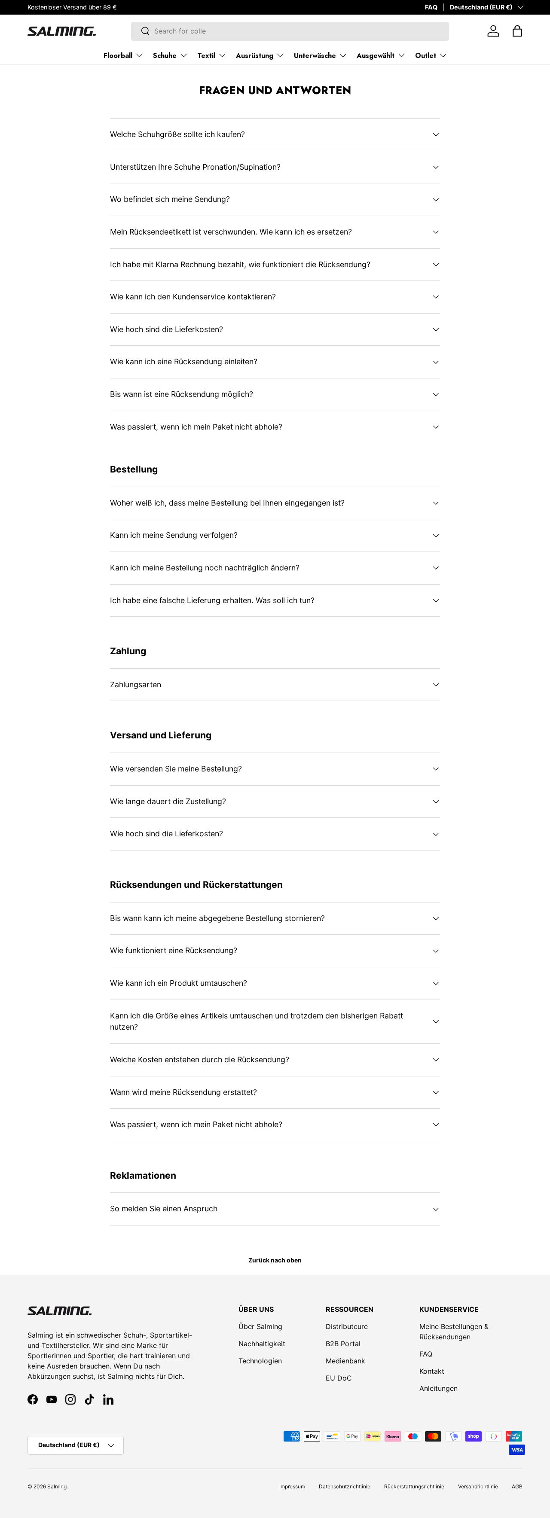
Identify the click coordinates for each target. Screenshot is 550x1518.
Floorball (118, 56)
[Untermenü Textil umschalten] (222, 55)
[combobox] (290, 30)
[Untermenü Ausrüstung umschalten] (280, 55)
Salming (57, 1486)
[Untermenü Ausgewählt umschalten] (401, 55)
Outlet (425, 56)
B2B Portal (343, 1343)
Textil (206, 56)
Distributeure (347, 1326)
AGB (517, 1486)
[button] (517, 30)
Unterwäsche (315, 56)
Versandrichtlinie (478, 1486)
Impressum (292, 1486)
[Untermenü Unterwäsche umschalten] (343, 55)
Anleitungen (438, 1388)
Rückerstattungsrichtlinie (414, 1486)
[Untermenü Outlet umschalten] (443, 55)
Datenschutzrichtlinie (344, 1486)
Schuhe (165, 56)
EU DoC (339, 1378)
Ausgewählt (375, 56)
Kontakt (431, 1371)
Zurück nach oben (275, 1260)
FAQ (431, 7)
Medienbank (345, 1360)
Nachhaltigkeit (261, 1343)
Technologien (260, 1360)
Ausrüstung (254, 56)
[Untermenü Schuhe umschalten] (183, 55)
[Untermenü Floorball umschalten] (139, 55)
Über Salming (260, 1326)
